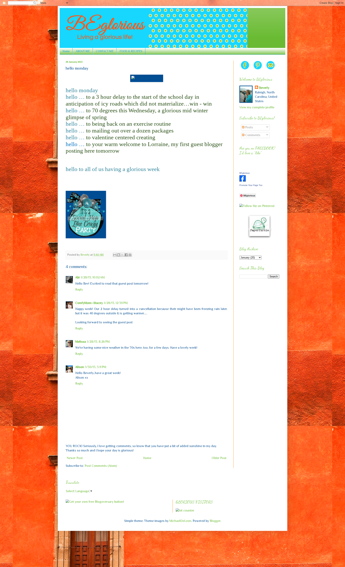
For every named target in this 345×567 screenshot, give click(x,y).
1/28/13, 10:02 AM (93, 277)
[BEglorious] (242, 180)
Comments (252, 135)
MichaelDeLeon (180, 521)
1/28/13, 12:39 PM (116, 303)
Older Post (219, 458)
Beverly (264, 88)
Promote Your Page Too (250, 185)
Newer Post (75, 458)
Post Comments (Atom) (101, 466)
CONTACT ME (105, 51)
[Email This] (115, 255)
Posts (248, 127)
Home (66, 51)
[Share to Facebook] (126, 255)
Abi (77, 277)
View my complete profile (256, 107)
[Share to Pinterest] (130, 255)
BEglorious (244, 173)
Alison (79, 367)
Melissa (80, 341)
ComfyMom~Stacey (89, 303)
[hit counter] (185, 510)
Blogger (215, 521)
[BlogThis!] (119, 255)
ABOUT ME (83, 51)
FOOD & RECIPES (131, 51)
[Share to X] (122, 255)
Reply (79, 289)
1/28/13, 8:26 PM (98, 341)
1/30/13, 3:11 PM (95, 367)
